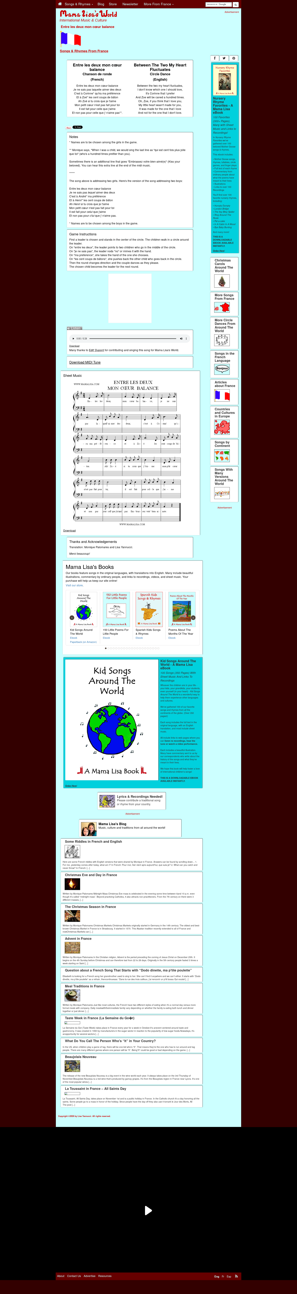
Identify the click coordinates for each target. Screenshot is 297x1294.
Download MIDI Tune (85, 362)
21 (158, 648)
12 (135, 648)
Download (74, 345)
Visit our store (74, 585)
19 (153, 648)
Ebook (73, 637)
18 (150, 648)
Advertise (89, 1276)
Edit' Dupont (96, 350)
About (60, 1276)
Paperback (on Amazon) (83, 642)
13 (137, 648)
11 (132, 648)
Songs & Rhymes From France (84, 50)
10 (129, 648)
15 (142, 648)
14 (140, 648)
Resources (105, 1276)
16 (145, 648)
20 (156, 648)
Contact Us (74, 1276)
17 (148, 648)
